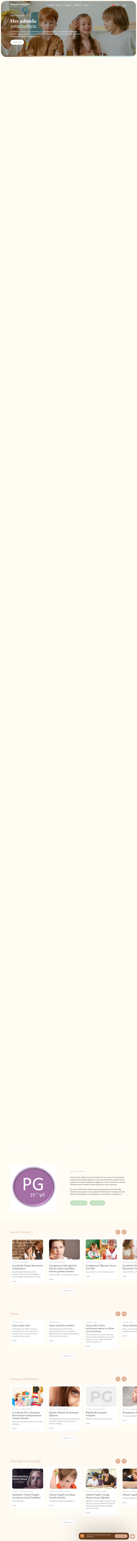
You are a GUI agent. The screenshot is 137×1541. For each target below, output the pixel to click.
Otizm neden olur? (21, 1325)
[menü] (124, 5)
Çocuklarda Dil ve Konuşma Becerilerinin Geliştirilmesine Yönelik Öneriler (26, 1415)
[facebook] (11, 1149)
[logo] (19, 5)
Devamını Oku (77, 1203)
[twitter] (19, 1149)
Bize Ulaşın (99, 1203)
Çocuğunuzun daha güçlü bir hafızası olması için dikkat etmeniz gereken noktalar (63, 1268)
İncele (14, 1281)
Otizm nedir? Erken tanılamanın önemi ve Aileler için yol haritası (100, 1328)
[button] (65, 1149)
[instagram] (15, 1149)
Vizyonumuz (17, 41)
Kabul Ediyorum (121, 1536)
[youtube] (23, 1149)
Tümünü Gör (67, 1291)
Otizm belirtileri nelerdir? (61, 1325)
